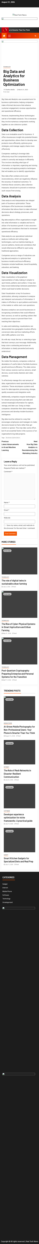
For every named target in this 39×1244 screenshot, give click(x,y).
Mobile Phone (8, 723)
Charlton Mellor (10, 89)
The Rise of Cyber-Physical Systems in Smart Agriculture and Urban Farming (18, 627)
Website (7, 518)
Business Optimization (13, 437)
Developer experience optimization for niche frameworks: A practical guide (18, 817)
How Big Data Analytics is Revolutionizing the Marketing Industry (29, 447)
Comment (8, 472)
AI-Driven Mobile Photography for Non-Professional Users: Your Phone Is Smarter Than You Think (19, 729)
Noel (14, 587)
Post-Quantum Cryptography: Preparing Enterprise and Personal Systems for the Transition (18, 673)
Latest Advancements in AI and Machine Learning (10, 445)
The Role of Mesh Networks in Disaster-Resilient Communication (17, 773)
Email (6, 510)
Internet (6, 767)
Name (7, 503)
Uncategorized (7, 902)
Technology (7, 66)
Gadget (6, 855)
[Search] (35, 36)
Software (7, 811)
